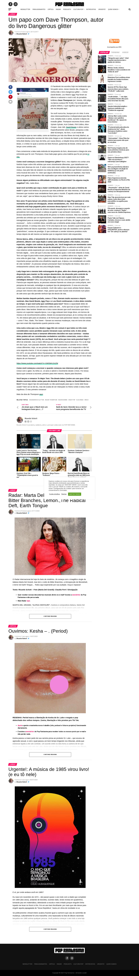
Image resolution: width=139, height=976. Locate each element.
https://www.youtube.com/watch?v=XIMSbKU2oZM (37, 363)
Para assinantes (39, 9)
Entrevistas (91, 9)
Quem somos (113, 9)
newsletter (76, 595)
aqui (41, 394)
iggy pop (72, 400)
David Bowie (71, 127)
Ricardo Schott (22, 34)
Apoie (20, 725)
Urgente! (102, 9)
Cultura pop (78, 9)
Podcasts (67, 9)
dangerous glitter (37, 400)
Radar (58, 9)
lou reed (80, 400)
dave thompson (51, 400)
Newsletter (25, 9)
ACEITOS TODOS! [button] (74, 494)
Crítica (50, 9)
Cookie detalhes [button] (54, 494)
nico (86, 400)
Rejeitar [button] (64, 494)
